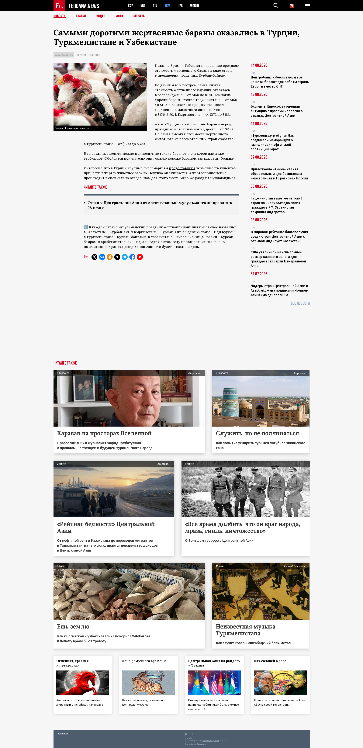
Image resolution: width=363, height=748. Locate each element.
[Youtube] (140, 257)
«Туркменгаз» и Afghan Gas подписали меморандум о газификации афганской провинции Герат (272, 142)
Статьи (81, 16)
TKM (167, 5)
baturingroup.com (210, 740)
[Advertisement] (181, 332)
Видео (100, 16)
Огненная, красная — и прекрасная (74, 663)
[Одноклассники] (110, 257)
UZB (180, 5)
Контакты (63, 733)
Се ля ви (81, 55)
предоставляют (182, 168)
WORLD (194, 5)
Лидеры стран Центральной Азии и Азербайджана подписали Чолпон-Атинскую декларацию (279, 290)
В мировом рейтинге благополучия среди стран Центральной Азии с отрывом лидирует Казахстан (279, 236)
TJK (155, 5)
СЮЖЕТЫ (139, 16)
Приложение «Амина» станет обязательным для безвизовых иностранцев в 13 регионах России (279, 173)
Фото (119, 16)
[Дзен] (117, 257)
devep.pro (201, 744)
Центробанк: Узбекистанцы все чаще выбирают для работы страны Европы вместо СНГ (280, 81)
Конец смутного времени (144, 661)
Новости (60, 16)
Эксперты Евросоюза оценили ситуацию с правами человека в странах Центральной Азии (277, 111)
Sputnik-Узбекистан (188, 65)
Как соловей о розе (270, 661)
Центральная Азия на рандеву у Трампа (214, 663)
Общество (94, 55)
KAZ (130, 5)
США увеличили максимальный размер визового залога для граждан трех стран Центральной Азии (278, 259)
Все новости (300, 303)
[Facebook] (132, 257)
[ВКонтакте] (102, 257)
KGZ (142, 5)
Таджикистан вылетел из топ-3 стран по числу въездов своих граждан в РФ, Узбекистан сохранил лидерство (276, 205)
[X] (95, 257)
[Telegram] (125, 257)
